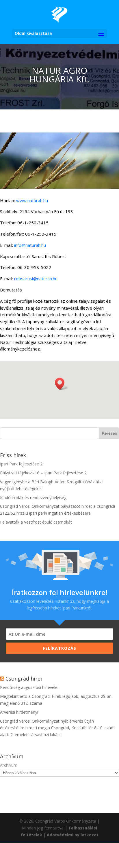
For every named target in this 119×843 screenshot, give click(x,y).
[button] (61, 383)
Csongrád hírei (23, 678)
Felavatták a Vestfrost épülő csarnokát (36, 522)
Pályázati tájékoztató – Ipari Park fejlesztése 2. (44, 473)
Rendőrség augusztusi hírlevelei (29, 687)
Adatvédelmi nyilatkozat (72, 835)
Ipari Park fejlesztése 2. (21, 464)
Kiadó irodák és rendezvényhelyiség (33, 497)
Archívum (8, 765)
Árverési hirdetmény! (19, 712)
